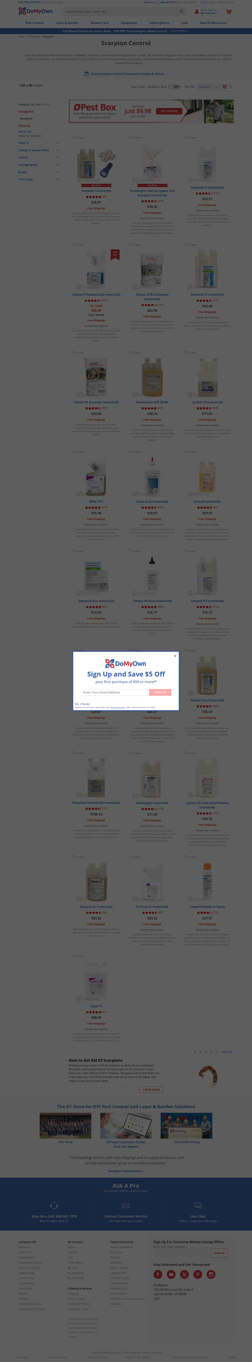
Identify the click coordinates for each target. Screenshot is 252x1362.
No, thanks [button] (82, 704)
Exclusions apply (118, 707)
